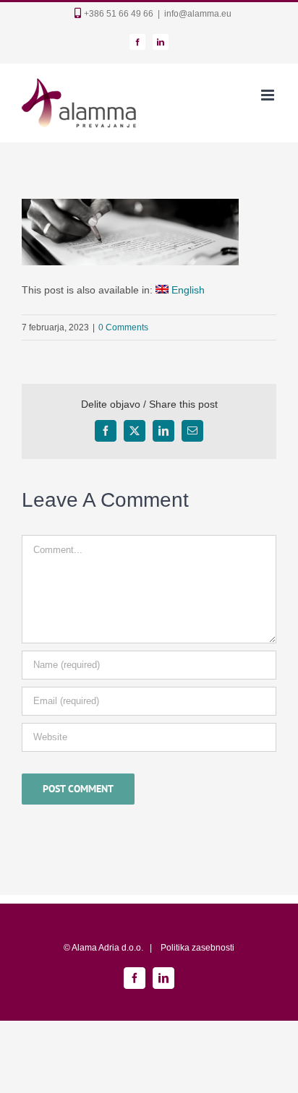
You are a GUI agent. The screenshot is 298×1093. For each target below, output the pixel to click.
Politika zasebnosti (197, 948)
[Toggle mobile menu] (268, 95)
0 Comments (123, 327)
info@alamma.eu (197, 14)
